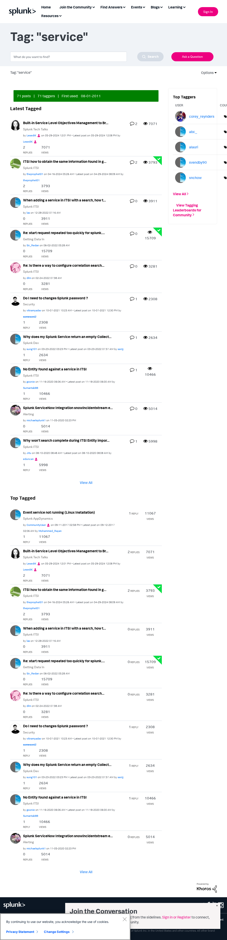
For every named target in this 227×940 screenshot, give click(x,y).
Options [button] (206, 72)
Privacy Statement (20, 932)
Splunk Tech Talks (35, 129)
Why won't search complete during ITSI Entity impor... (66, 440)
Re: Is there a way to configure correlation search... (63, 265)
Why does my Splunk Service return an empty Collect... (67, 336)
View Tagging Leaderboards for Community (187, 210)
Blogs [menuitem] (155, 7)
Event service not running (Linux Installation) (59, 512)
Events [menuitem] (136, 7)
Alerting (28, 414)
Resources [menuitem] (50, 16)
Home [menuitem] (46, 7)
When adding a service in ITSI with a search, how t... (64, 200)
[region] (65, 926)
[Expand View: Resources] (60, 15)
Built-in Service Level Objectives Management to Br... (65, 123)
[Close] (124, 919)
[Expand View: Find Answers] (124, 7)
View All (86, 482)
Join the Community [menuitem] (75, 7)
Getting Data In (33, 239)
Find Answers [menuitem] (111, 7)
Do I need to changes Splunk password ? (55, 298)
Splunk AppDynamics (38, 518)
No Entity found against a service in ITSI (55, 369)
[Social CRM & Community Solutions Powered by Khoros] (207, 887)
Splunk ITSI (31, 168)
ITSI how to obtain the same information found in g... (64, 161)
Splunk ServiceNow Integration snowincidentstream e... (68, 407)
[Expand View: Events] (144, 7)
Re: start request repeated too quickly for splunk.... (64, 233)
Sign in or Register (176, 917)
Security (29, 304)
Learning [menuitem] (175, 7)
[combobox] (87, 57)
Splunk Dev (31, 343)
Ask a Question (192, 56)
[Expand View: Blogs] (161, 7)
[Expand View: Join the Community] (93, 7)
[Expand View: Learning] (184, 7)
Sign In (208, 12)
